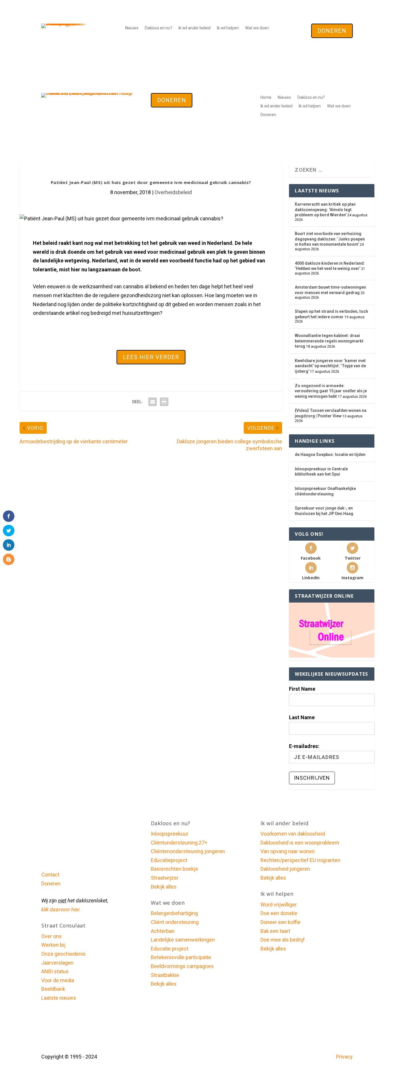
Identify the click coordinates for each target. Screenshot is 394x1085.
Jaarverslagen (57, 963)
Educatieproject (169, 860)
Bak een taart (275, 931)
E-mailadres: (304, 746)
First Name (302, 689)
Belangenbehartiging (174, 913)
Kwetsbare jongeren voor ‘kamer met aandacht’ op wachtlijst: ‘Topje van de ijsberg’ (330, 366)
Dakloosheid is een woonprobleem (299, 843)
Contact (50, 875)
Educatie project (169, 949)
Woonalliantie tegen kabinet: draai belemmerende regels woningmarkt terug (329, 341)
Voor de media (57, 980)
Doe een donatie (278, 913)
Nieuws (131, 28)
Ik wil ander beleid (195, 28)
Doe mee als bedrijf (282, 940)
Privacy (344, 1057)
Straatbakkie (165, 975)
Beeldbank (53, 989)
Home (265, 97)
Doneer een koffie (280, 922)
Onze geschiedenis (63, 954)
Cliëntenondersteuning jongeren (188, 851)
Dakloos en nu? (158, 28)
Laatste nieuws (58, 998)
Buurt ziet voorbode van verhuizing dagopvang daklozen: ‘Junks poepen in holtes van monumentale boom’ (330, 239)
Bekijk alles (164, 887)
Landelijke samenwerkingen (183, 940)
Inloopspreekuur (169, 834)
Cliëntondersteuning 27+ (179, 843)
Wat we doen (257, 28)
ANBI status (55, 971)
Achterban (163, 931)
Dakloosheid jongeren (285, 869)
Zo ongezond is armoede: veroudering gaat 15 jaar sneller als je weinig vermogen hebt (331, 391)
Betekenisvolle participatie (181, 957)
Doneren (332, 30)
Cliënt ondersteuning (175, 922)
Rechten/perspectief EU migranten (300, 860)
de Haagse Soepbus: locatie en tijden (330, 454)
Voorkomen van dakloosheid (292, 834)
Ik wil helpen (228, 28)
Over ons (51, 936)
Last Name (302, 717)
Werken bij (53, 945)
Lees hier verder (151, 357)
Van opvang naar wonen (287, 851)
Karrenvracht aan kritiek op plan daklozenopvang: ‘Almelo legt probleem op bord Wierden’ (325, 209)
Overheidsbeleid (173, 192)
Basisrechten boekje (174, 869)
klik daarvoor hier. (61, 909)
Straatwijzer (165, 878)
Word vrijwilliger (278, 905)
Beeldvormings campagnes (182, 966)
